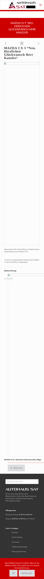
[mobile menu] (40, 5)
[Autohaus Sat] (22, 5)
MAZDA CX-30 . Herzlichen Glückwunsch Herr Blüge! (22, 460)
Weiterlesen (26, 573)
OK (13, 573)
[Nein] (41, 569)
